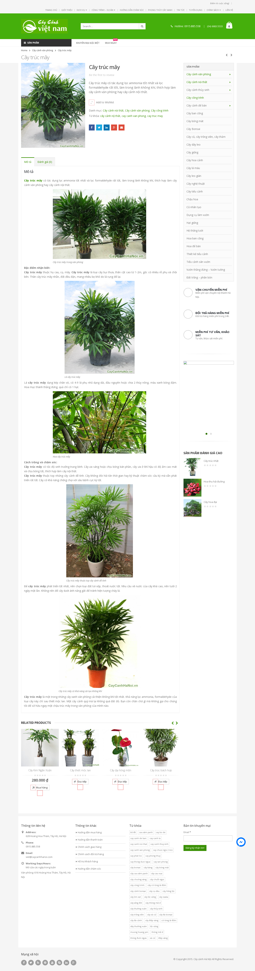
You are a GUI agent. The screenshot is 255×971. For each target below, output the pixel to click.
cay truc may (155, 116)
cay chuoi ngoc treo (163, 850)
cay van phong (161, 861)
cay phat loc (136, 855)
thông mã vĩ (157, 932)
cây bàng (148, 867)
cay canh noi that (138, 844)
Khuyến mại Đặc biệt (87, 42)
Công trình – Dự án (102, 10)
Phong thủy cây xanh (160, 10)
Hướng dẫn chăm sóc (132, 10)
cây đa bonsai (165, 914)
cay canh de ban (138, 838)
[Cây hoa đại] (192, 508)
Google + (114, 127)
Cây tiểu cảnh (194, 191)
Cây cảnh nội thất (113, 110)
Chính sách (213, 10)
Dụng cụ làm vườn (197, 215)
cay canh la (155, 838)
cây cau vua (156, 873)
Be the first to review (101, 75)
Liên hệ (229, 10)
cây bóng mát (162, 867)
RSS (38, 962)
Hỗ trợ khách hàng (88, 861)
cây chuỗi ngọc (157, 879)
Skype (59, 962)
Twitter (99, 127)
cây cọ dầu (154, 891)
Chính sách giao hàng (89, 847)
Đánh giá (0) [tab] (45, 162)
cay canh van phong (134, 116)
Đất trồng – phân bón (199, 277)
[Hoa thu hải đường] (192, 488)
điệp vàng (163, 938)
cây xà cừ (151, 914)
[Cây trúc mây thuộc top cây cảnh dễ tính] (99, 530)
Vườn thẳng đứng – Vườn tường (205, 269)
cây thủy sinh (156, 908)
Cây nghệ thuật (195, 183)
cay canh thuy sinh (159, 844)
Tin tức (181, 10)
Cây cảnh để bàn (196, 105)
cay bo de (160, 832)
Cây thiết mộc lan (80, 770)
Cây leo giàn (193, 176)
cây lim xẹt (135, 896)
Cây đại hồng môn (120, 770)
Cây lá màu (193, 168)
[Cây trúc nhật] (192, 467)
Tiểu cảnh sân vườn (198, 262)
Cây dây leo (193, 144)
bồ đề (133, 832)
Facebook (92, 127)
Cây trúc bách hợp (161, 770)
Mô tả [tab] (27, 162)
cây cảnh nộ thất (110, 116)
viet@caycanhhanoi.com (39, 857)
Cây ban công (194, 113)
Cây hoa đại (210, 502)
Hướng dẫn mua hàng (90, 832)
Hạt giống (192, 222)
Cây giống (192, 152)
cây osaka (163, 896)
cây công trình (137, 885)
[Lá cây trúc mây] (100, 327)
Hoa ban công (194, 238)
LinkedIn (107, 127)
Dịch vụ (81, 10)
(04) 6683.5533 (215, 26)
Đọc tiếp (82, 781)
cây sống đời (136, 902)
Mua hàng (42, 787)
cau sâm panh (146, 832)
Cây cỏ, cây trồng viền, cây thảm (206, 136)
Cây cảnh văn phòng (42, 50)
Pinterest (45, 962)
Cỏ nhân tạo (193, 207)
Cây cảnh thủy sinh (197, 90)
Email (122, 127)
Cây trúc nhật (211, 461)
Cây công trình (159, 110)
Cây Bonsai (193, 129)
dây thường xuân (138, 926)
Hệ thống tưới (194, 230)
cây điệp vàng (151, 920)
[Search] (142, 26)
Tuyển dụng (195, 10)
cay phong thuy (152, 855)
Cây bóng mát (194, 121)
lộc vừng (154, 926)
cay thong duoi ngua (140, 861)
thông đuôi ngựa (138, 938)
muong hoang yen (139, 932)
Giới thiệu (66, 10)
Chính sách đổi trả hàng (91, 854)
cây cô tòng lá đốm (157, 885)
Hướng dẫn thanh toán (90, 839)
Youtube (52, 962)
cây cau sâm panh (139, 873)
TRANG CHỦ (51, 10)
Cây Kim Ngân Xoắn (40, 770)
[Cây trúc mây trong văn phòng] (99, 223)
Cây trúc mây (33, 180)
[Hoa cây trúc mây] (99, 422)
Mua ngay (111, 42)
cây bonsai (135, 867)
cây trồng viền (137, 914)
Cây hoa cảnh (194, 160)
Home (24, 50)
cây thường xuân (138, 908)
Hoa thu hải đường (214, 481)
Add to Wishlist (105, 102)
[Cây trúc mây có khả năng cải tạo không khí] (99, 641)
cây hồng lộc (169, 891)
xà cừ (152, 938)
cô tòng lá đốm (168, 920)
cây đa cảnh (136, 920)
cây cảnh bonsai (138, 891)
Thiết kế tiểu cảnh (197, 254)
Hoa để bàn (193, 246)
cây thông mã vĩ (153, 902)
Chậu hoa (192, 199)
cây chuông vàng (138, 879)
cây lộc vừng (150, 896)
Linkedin (66, 962)
